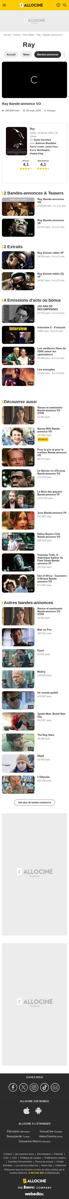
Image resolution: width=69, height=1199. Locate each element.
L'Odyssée (43, 777)
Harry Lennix (37, 146)
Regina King (36, 153)
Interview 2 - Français (51, 327)
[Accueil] (31, 5)
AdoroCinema (47, 1136)
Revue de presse (44, 1161)
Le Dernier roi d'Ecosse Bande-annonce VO (51, 472)
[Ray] (16, 141)
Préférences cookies (55, 1158)
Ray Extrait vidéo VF (50, 252)
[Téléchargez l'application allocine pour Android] (40, 1110)
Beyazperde (14, 1136)
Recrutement (44, 1154)
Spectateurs (43, 161)
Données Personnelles (20, 1161)
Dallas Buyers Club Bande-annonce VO (48, 535)
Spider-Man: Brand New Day (51, 715)
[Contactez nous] (56, 1087)
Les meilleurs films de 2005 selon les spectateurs (51, 351)
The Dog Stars (45, 734)
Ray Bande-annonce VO (50, 201)
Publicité (58, 1154)
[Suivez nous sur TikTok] (45, 1087)
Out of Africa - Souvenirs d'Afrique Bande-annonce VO (52, 578)
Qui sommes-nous (24, 1154)
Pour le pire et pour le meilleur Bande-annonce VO (51, 452)
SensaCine (46, 1131)
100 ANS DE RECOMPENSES (47, 308)
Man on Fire (44, 629)
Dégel (40, 755)
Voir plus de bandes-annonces (34, 802)
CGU (6, 1158)
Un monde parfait (47, 692)
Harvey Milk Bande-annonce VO (48, 430)
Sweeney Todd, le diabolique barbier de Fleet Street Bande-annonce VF (50, 559)
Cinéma (16, 35)
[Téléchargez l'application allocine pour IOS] (28, 1110)
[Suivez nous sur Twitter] (24, 1087)
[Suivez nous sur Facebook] (13, 1087)
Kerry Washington (40, 150)
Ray (39, 35)
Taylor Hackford (42, 140)
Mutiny (41, 671)
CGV (14, 1158)
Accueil (7, 35)
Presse (26, 161)
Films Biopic (28, 35)
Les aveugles (46, 369)
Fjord (40, 650)
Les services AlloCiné (27, 1165)
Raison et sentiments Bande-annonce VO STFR (49, 410)
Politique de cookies (30, 1158)
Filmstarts (13, 1131)
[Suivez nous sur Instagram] (34, 1087)
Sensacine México (30, 1141)
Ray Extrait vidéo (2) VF (50, 275)
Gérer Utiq (46, 1165)
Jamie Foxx (51, 146)
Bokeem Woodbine (46, 143)
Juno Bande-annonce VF (52, 512)
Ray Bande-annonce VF (50, 222)
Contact (8, 1154)
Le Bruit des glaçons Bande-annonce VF (49, 493)
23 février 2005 (46, 133)
